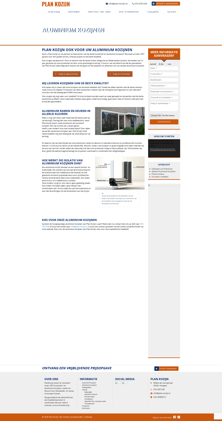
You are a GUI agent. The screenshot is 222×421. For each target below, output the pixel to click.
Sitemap (88, 417)
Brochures (86, 408)
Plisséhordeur (89, 397)
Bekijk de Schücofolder (121, 74)
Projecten (85, 406)
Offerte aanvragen (167, 3)
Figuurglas (88, 392)
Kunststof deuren (90, 394)
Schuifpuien (88, 399)
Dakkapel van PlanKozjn (162, 169)
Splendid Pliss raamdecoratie (95, 401)
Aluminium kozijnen (89, 385)
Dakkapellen (86, 387)
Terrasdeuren (89, 403)
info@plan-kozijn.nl (118, 3)
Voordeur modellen (160, 176)
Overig (84, 390)
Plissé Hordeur (158, 174)
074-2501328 (140, 3)
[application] (164, 148)
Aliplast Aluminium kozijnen (164, 171)
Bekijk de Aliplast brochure (68, 74)
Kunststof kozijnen (89, 383)
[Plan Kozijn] (56, 4)
